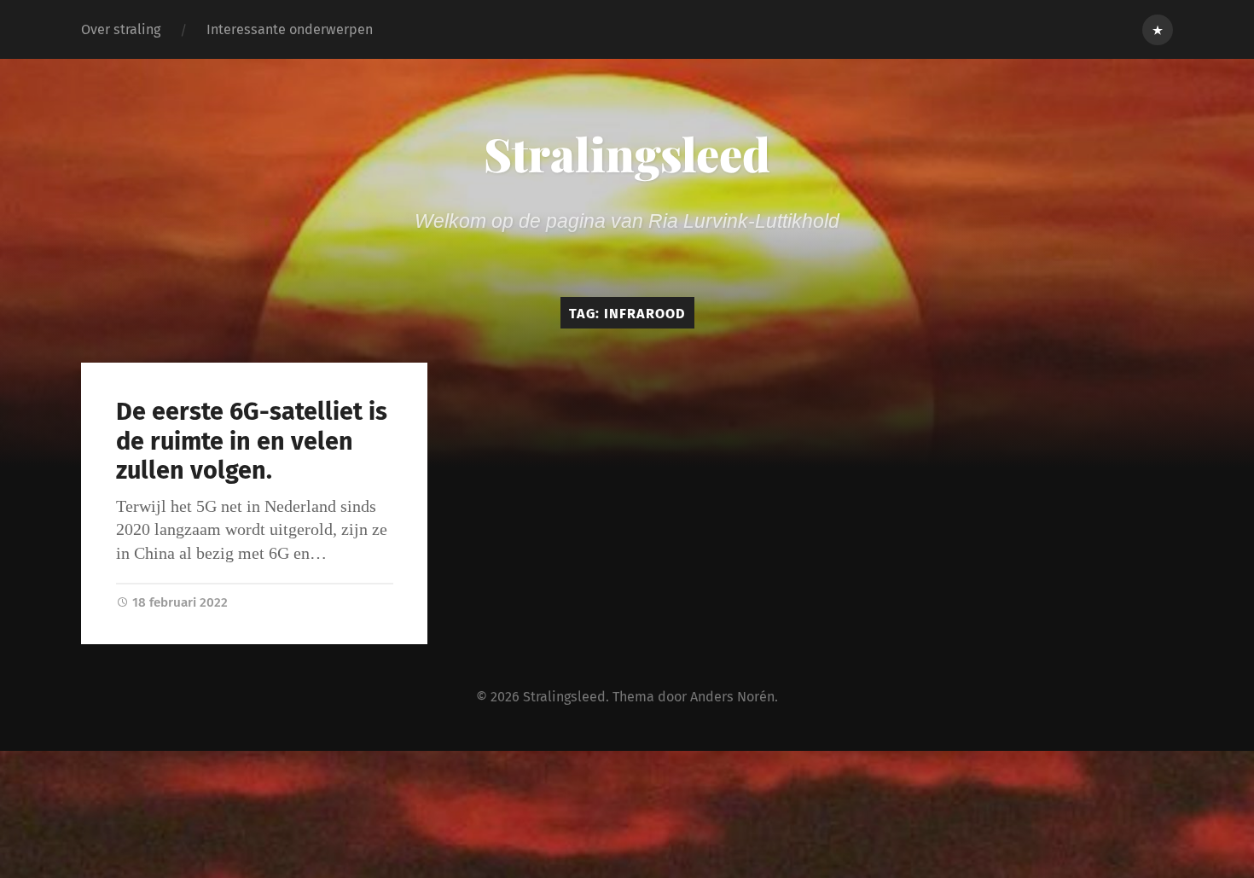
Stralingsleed (627, 153)
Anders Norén (732, 697)
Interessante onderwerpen (289, 29)
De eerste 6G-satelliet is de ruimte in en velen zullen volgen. (251, 441)
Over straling (120, 29)
